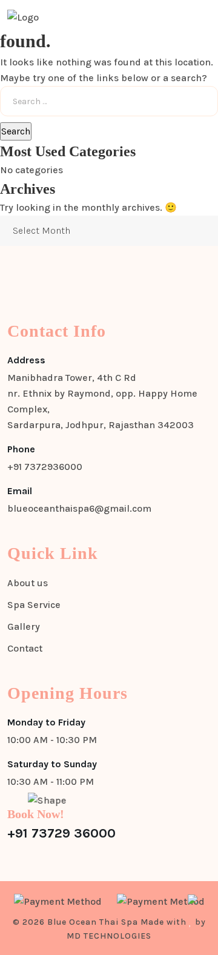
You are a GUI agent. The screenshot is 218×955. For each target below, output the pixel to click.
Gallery (23, 626)
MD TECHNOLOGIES (109, 936)
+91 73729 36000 (61, 833)
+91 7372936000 (44, 466)
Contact (24, 648)
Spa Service (34, 604)
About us (27, 583)
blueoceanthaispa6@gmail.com (79, 508)
